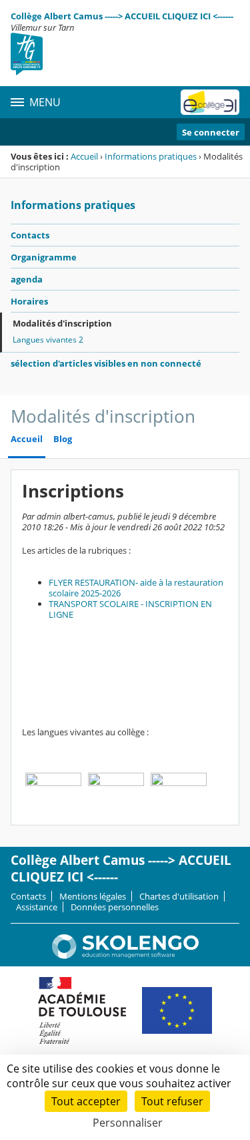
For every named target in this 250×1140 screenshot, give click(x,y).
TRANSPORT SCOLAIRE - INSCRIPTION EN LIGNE (130, 609)
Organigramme (44, 257)
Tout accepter (86, 1101)
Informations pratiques (151, 156)
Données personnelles (115, 907)
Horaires (29, 301)
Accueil (84, 156)
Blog (62, 439)
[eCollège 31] (210, 102)
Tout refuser (172, 1101)
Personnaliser (128, 1122)
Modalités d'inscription (62, 323)
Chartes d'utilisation (179, 896)
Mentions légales (92, 896)
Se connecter (210, 132)
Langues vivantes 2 (48, 339)
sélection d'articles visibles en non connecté (106, 363)
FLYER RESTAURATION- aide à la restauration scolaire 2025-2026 (136, 587)
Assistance (36, 907)
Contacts (30, 235)
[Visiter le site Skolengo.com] (125, 956)
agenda (27, 279)
